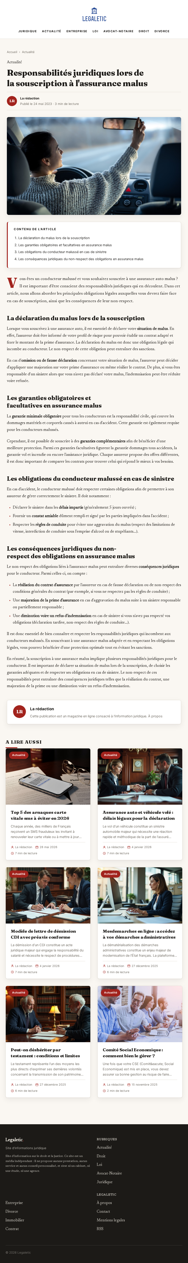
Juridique (27, 31)
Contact (103, 1212)
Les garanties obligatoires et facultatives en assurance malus (65, 245)
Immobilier (15, 1221)
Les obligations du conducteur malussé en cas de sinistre (62, 252)
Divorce (162, 31)
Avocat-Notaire (118, 31)
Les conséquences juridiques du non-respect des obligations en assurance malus (81, 259)
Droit (144, 31)
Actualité (51, 31)
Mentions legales (111, 1221)
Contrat (12, 1229)
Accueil (12, 52)
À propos (155, 716)
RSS (100, 1229)
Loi (96, 31)
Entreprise (77, 31)
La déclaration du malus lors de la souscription (54, 238)
